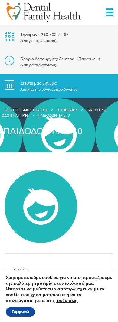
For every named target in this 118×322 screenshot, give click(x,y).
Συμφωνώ (20, 312)
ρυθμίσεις (67, 300)
